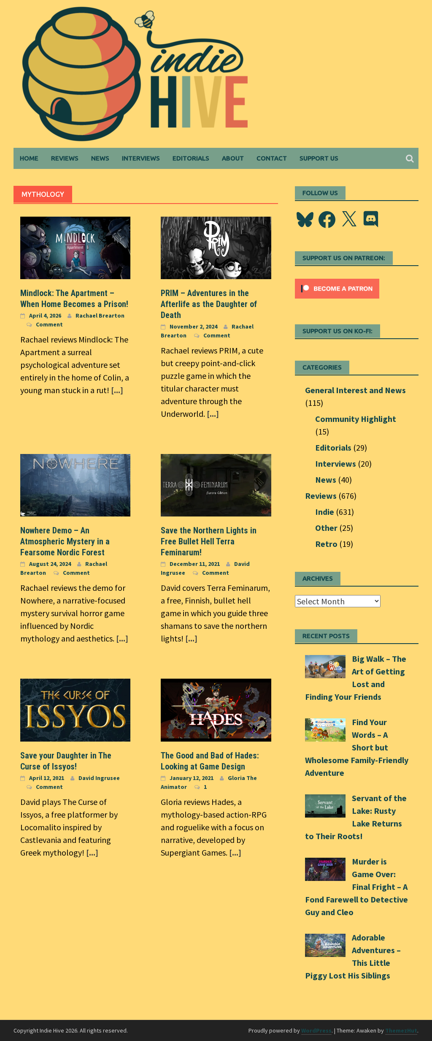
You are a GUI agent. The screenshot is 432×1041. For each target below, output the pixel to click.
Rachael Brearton (100, 315)
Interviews (141, 158)
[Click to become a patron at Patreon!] (337, 287)
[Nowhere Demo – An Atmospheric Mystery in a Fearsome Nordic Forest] (75, 484)
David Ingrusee (99, 778)
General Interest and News (355, 390)
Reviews (64, 158)
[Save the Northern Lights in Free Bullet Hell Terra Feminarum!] (216, 484)
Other (326, 527)
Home (29, 158)
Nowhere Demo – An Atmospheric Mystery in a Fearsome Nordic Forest (65, 541)
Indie (324, 511)
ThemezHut (401, 1030)
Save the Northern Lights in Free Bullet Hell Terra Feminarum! (208, 541)
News (100, 158)
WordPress (316, 1030)
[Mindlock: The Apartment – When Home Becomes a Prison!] (75, 247)
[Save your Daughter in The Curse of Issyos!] (75, 709)
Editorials (191, 158)
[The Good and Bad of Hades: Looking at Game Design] (216, 709)
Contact (271, 158)
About (233, 158)
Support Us (319, 158)
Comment (49, 324)
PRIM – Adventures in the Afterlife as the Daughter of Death (209, 304)
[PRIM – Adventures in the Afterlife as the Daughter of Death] (216, 247)
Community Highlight (355, 418)
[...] (117, 390)
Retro (326, 543)
